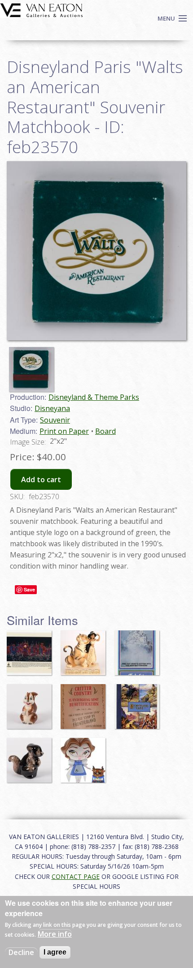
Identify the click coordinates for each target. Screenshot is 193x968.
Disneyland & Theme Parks (93, 397)
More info (55, 934)
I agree (55, 952)
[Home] (41, 9)
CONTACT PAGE (76, 876)
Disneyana (52, 408)
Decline (21, 952)
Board (105, 431)
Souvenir (55, 420)
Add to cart (41, 479)
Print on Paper (64, 431)
